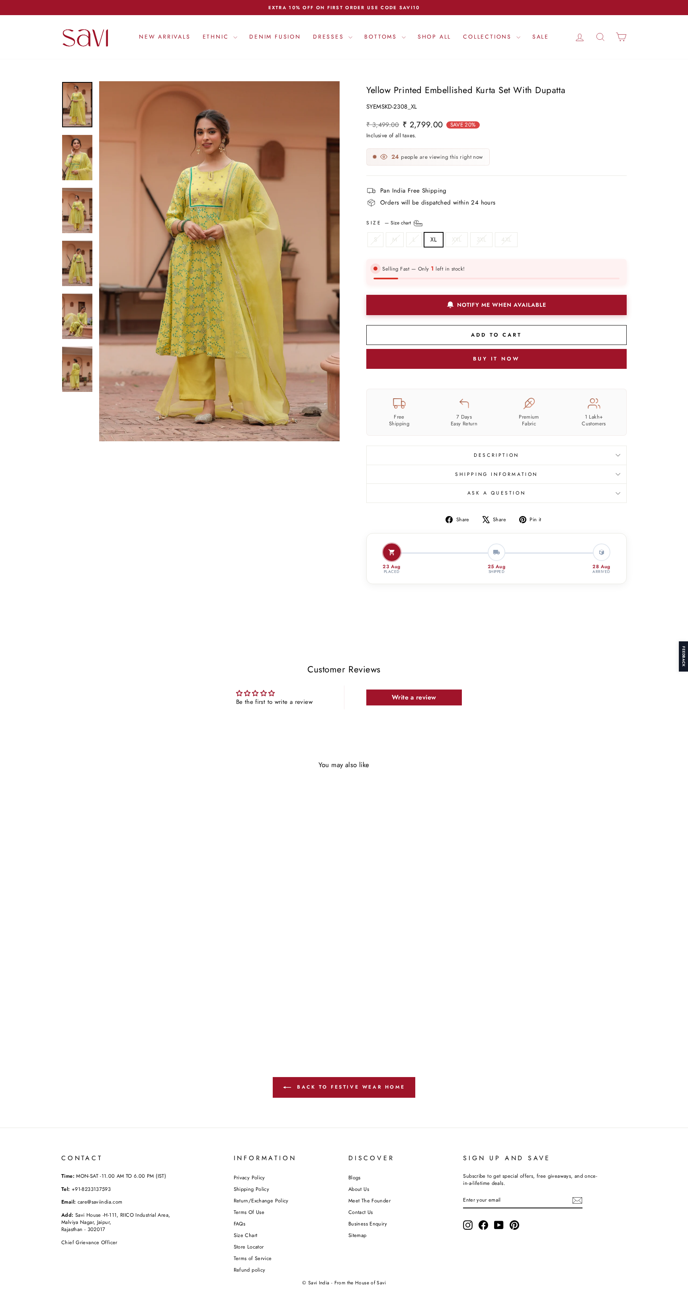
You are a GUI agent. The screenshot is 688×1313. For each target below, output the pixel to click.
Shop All (434, 37)
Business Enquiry (367, 1223)
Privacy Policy (249, 1177)
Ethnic (217, 37)
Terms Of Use (249, 1212)
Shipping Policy (252, 1189)
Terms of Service (253, 1258)
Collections (488, 37)
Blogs (354, 1177)
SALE (540, 37)
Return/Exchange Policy (261, 1200)
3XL (481, 239)
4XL (506, 239)
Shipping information (496, 474)
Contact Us (360, 1212)
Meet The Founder (369, 1200)
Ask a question (496, 493)
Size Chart (246, 1235)
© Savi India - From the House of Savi (344, 1282)
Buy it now (496, 358)
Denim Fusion (275, 37)
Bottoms (381, 37)
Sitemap (357, 1235)
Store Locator (249, 1247)
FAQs (240, 1223)
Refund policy (250, 1270)
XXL (456, 239)
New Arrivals (165, 37)
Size (389, 222)
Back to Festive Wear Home (349, 1087)
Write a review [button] (414, 697)
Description (496, 455)
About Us (358, 1189)
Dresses (329, 37)
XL (433, 239)
